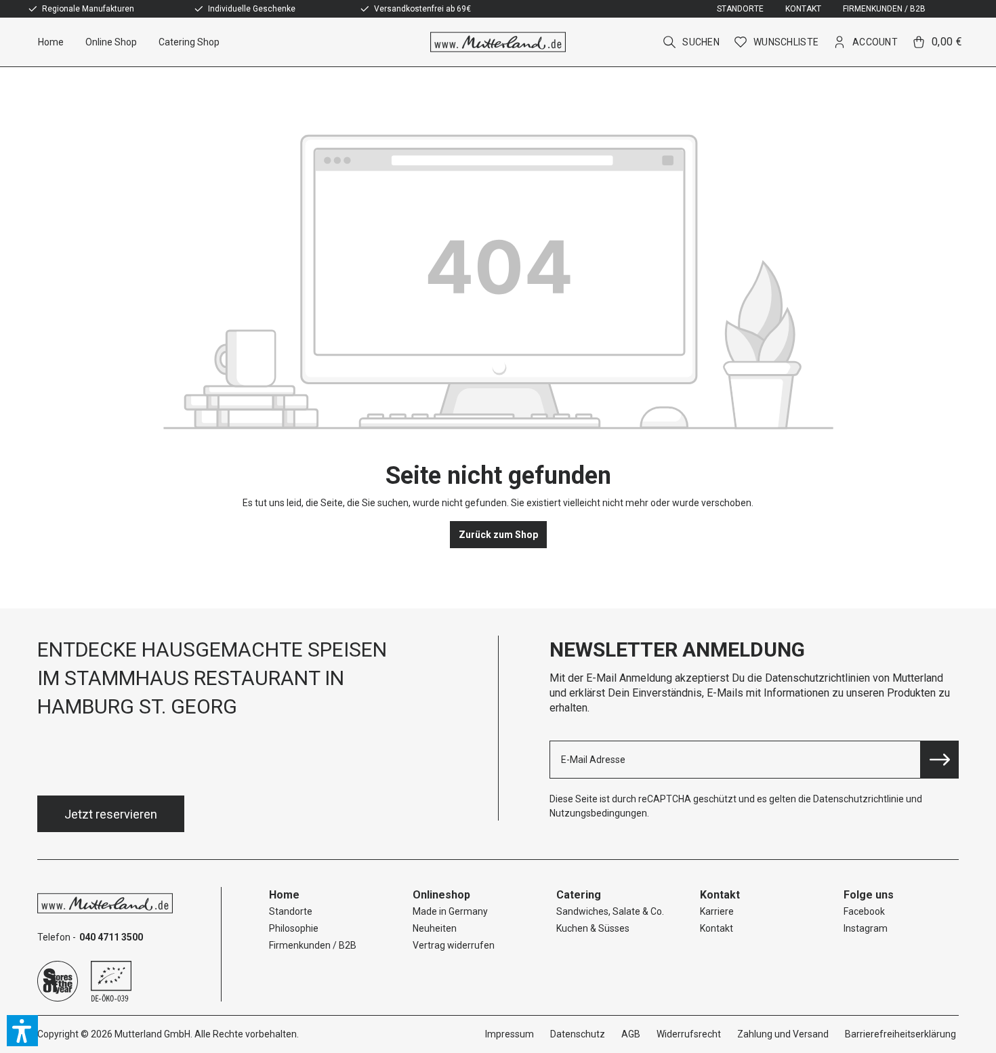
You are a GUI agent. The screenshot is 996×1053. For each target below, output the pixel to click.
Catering (578, 894)
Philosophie (293, 928)
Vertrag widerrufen (454, 945)
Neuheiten (435, 928)
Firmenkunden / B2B (884, 9)
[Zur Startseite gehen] (498, 42)
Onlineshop (441, 894)
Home (284, 894)
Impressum (509, 1034)
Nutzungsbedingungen (598, 813)
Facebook (864, 911)
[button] (22, 1030)
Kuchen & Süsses (592, 928)
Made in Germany (450, 911)
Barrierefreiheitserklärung (900, 1034)
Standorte (740, 9)
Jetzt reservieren (110, 814)
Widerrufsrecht (689, 1034)
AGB (630, 1034)
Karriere (717, 911)
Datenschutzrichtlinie (858, 798)
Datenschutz (577, 1034)
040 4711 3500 (111, 937)
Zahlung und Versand (783, 1034)
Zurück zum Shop (498, 534)
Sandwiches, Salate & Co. (610, 911)
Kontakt (803, 9)
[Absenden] (940, 760)
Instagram (866, 928)
